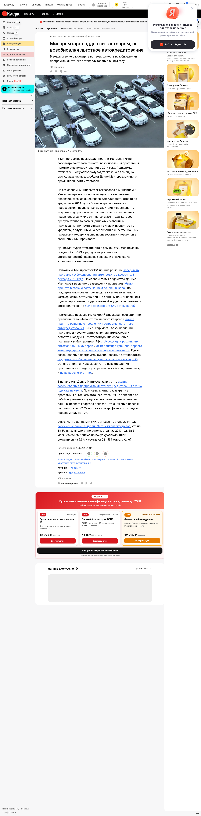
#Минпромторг (125, 459)
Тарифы (44, 13)
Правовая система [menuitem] (11, 101)
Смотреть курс (57, 541)
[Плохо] (105, 454)
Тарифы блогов (9, 812)
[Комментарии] (51, 71)
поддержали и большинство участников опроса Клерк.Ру (98, 359)
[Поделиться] (65, 71)
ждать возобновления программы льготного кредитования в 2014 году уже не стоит (100, 386)
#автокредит (65, 459)
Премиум (29, 13)
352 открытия (64, 478)
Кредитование (77, 36)
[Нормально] (97, 454)
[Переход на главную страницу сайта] (10, 14)
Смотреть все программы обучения (100, 550)
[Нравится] (56, 71)
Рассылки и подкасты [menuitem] (13, 108)
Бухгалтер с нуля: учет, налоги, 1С (57, 521)
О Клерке (58, 13)
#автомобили (82, 459)
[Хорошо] (89, 454)
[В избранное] (61, 71)
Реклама (25, 809)
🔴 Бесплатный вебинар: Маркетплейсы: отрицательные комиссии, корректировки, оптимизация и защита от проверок (100, 22)
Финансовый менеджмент (139, 519)
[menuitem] (17, 22)
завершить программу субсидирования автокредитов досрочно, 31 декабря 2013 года (98, 274)
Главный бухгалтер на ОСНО (98, 519)
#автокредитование (103, 459)
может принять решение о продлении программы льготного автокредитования (96, 323)
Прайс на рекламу (10, 809)
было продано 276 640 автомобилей (110, 306)
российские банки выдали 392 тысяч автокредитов (94, 426)
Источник (63, 467)
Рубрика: (63, 472)
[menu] (18, 57)
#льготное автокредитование (74, 463)
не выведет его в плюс (76, 372)
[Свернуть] (197, 813)
